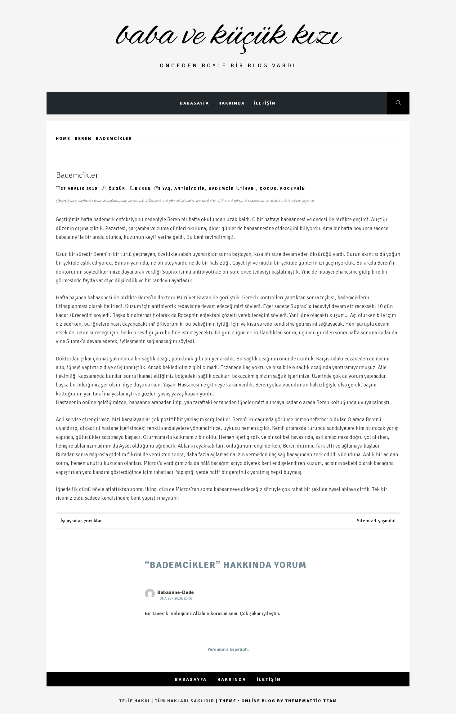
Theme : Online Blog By (252, 700)
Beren (143, 188)
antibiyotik (189, 188)
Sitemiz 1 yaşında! (376, 521)
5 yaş (164, 188)
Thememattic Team (311, 700)
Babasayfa (194, 103)
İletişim (265, 103)
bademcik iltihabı (232, 188)
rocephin (292, 188)
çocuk (268, 188)
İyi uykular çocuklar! (82, 521)
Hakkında (231, 103)
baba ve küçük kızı (228, 36)
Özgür (117, 188)
